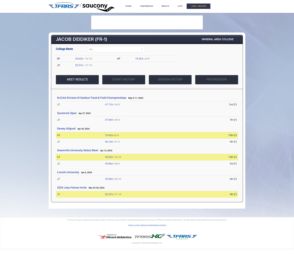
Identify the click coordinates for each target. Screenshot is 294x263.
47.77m (109, 104)
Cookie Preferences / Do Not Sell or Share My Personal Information (195, 220)
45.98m (109, 178)
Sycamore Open (67, 113)
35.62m (79, 58)
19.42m (139, 58)
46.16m (109, 141)
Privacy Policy (74, 220)
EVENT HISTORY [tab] (124, 79)
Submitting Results (137, 220)
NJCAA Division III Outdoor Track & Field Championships (91, 97)
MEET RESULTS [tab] (77, 79)
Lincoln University (68, 172)
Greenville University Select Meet (77, 150)
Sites (123, 220)
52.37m (79, 65)
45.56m (109, 163)
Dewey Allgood (66, 128)
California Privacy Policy (94, 220)
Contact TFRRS (154, 220)
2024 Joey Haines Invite (72, 187)
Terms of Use (113, 220)
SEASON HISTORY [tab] (170, 79)
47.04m (109, 119)
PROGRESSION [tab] (216, 79)
